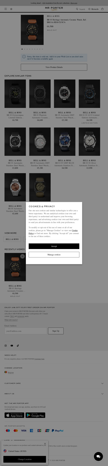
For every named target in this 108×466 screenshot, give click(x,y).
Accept (54, 246)
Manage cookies (54, 254)
